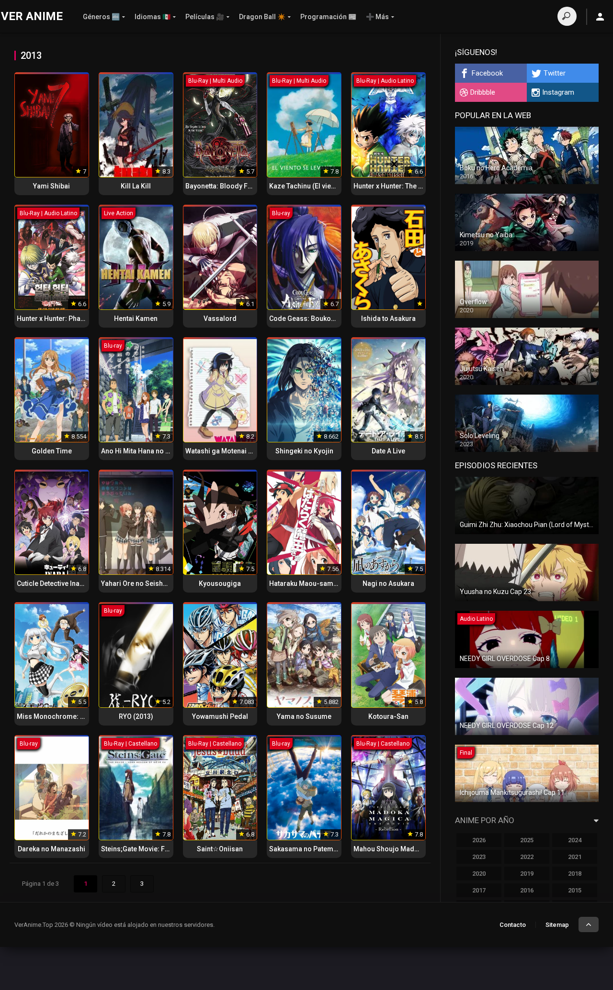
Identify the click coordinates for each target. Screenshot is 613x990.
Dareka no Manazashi (51, 849)
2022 (527, 856)
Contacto (512, 924)
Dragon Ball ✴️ (262, 17)
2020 (479, 873)
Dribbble (482, 92)
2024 (574, 840)
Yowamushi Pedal (220, 716)
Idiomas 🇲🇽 (152, 17)
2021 (574, 856)
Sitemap (557, 924)
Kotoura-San (388, 716)
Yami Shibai (51, 186)
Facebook (487, 73)
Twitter (555, 73)
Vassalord (220, 318)
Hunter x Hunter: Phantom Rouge (68, 318)
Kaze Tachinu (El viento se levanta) (322, 186)
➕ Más (377, 17)
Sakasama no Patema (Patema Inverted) (332, 849)
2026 (479, 840)
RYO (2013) (136, 716)
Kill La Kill (136, 186)
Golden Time (52, 451)
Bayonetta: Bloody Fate (221, 186)
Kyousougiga (220, 583)
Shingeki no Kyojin (304, 451)
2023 (479, 856)
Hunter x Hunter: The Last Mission (405, 186)
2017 (479, 890)
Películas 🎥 (204, 17)
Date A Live (388, 451)
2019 (527, 873)
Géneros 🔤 (101, 17)
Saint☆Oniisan (220, 849)
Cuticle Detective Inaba (52, 583)
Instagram (558, 92)
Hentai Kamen (136, 318)
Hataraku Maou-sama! (304, 583)
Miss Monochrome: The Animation (71, 716)
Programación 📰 (328, 17)
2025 (527, 840)
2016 (527, 890)
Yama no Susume (304, 716)
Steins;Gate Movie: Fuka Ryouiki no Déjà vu (167, 849)
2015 (574, 890)
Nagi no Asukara (388, 583)
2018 (574, 873)
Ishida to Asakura (388, 318)
